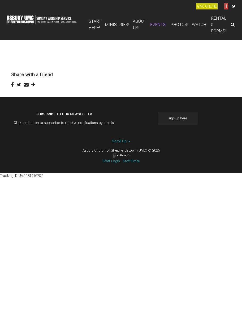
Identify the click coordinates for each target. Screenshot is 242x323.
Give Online (207, 6)
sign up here (177, 118)
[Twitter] (233, 6)
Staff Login (111, 161)
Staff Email (131, 161)
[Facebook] (226, 6)
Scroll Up (120, 141)
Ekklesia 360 (121, 155)
